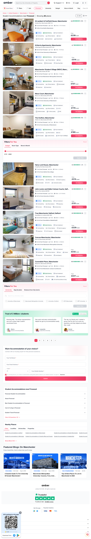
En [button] (69, 3)
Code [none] (8, 368)
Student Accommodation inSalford (13, 433)
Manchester (23, 13)
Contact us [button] (5, 531)
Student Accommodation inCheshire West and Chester (39, 436)
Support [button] (59, 3)
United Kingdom (13, 13)
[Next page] (55, 340)
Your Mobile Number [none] (37, 371)
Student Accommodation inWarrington (14, 436)
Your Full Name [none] (11, 358)
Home (4, 13)
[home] (8, 3)
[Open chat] (88, 536)
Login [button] (77, 3)
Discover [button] (5, 523)
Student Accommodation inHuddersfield (64, 436)
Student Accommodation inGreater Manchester (66, 433)
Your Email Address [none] (12, 364)
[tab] (7, 146)
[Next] (86, 465)
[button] (20, 512)
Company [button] (5, 519)
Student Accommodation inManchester (35, 433)
